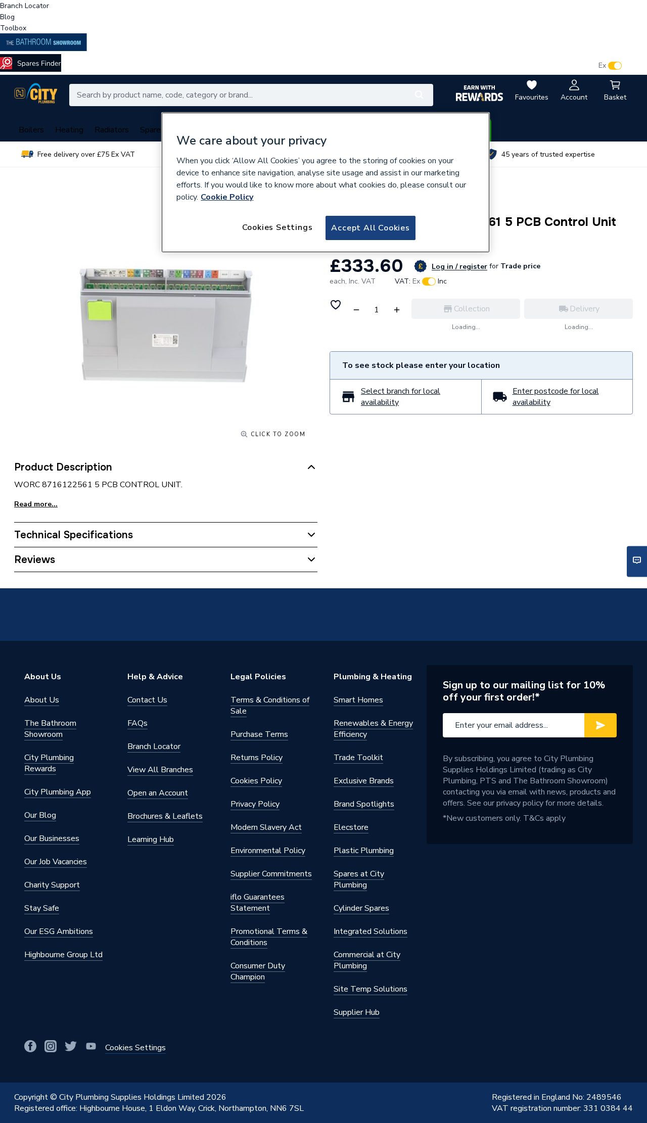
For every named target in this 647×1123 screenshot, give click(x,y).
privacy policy (519, 803)
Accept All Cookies (370, 227)
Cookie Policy (227, 197)
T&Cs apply (544, 818)
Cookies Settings (277, 227)
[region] (325, 182)
